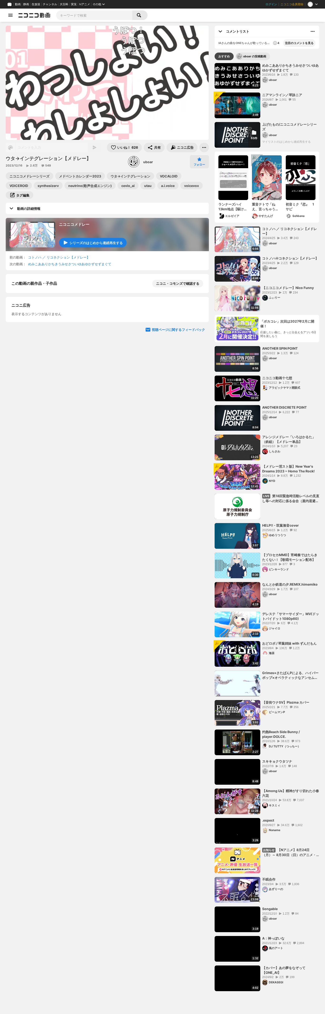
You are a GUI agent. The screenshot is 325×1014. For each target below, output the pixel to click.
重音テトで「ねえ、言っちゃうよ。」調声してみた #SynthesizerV (266, 206)
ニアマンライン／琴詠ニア (282, 95)
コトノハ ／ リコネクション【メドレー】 (59, 257)
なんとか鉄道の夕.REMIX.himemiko (290, 584)
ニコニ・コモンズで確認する (177, 283)
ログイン (271, 4)
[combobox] (94, 15)
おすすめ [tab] (224, 56)
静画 (26, 4)
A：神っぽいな (273, 938)
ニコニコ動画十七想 (277, 378)
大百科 (64, 4)
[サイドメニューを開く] (10, 15)
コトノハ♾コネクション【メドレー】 (290, 258)
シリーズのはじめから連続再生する (96, 243)
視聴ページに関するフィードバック (178, 487)
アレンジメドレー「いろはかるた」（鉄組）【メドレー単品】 (288, 439)
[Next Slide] (199, 312)
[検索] (140, 15)
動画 (18, 4)
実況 (74, 4)
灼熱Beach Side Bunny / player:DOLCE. (281, 734)
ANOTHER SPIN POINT (280, 348)
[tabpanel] (267, 527)
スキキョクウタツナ (277, 761)
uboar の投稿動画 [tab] (254, 56)
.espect (268, 820)
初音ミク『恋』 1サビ (300, 206)
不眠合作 (269, 879)
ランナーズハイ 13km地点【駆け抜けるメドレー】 (232, 206)
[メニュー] (204, 147)
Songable (270, 909)
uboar (148, 162)
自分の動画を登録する (38, 397)
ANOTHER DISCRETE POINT (284, 407)
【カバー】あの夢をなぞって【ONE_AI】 (283, 970)
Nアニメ (84, 4)
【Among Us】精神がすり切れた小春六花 (290, 793)
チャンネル (50, 4)
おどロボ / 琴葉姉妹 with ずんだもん (289, 643)
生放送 (36, 4)
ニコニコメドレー (74, 224)
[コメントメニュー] (312, 31)
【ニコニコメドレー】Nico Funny (288, 288)
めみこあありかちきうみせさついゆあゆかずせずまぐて (69, 264)
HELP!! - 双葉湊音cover (280, 525)
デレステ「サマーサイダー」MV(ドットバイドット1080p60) (290, 616)
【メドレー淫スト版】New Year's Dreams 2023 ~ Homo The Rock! (288, 468)
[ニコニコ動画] (34, 15)
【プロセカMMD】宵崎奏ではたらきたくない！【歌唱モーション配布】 (289, 557)
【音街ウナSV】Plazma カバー (285, 702)
